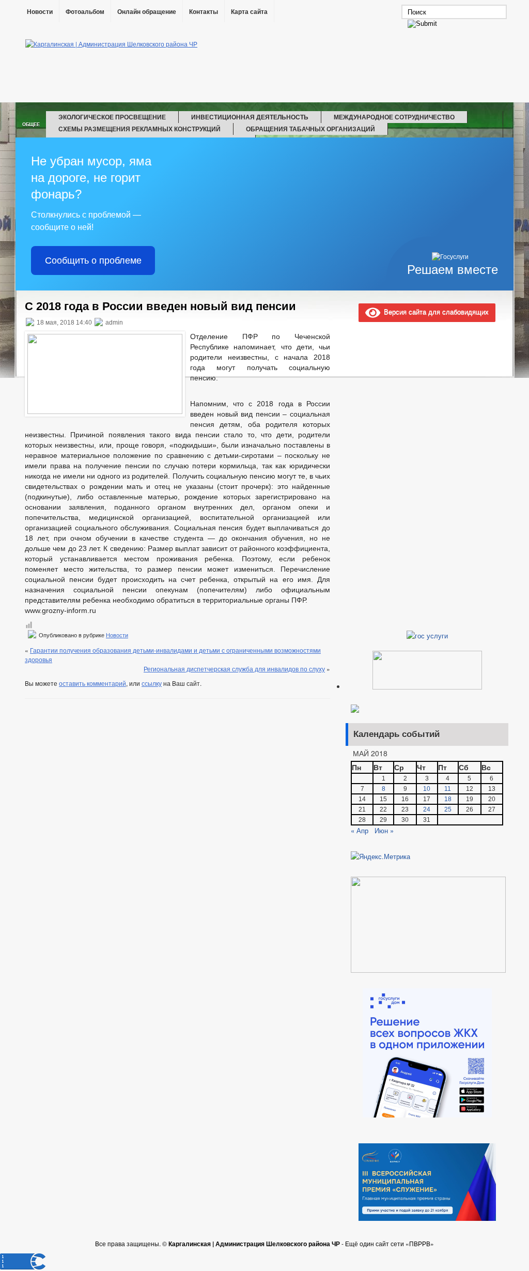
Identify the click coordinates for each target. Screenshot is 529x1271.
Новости (40, 12)
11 (447, 788)
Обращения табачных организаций (310, 128)
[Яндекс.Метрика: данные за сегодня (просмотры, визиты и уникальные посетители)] (380, 856)
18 (448, 799)
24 (426, 809)
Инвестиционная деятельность (249, 116)
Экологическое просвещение (112, 116)
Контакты (203, 12)
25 (448, 809)
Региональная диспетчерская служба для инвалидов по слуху (234, 668)
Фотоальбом (85, 12)
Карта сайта (249, 12)
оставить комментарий (92, 683)
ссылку (152, 683)
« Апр (359, 830)
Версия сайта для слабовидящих (434, 311)
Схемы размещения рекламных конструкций (139, 128)
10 (426, 788)
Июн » (384, 830)
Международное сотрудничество (394, 116)
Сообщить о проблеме (93, 260)
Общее (31, 124)
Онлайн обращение (146, 12)
